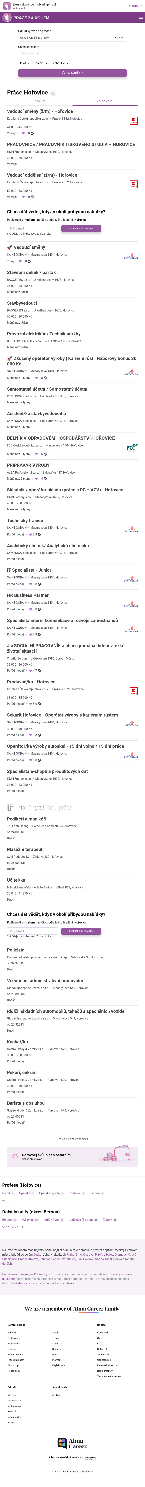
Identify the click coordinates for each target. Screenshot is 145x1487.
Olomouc (121, 1254)
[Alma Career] (72, 1443)
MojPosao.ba (15, 1400)
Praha (70, 1254)
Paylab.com (58, 1365)
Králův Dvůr (51, 1220)
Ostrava (88, 1254)
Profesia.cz (14, 1343)
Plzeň (98, 1254)
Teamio (56, 1338)
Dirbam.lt (102, 1349)
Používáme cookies (15, 1274)
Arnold (55, 1332)
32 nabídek (75, 73)
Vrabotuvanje (15, 1406)
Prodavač (75, 1193)
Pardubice (68, 1259)
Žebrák (107, 1220)
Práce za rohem (16, 1359)
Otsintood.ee (104, 1359)
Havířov (88, 1259)
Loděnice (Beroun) (81, 1220)
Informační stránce (14, 1283)
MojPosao (13, 1395)
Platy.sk (56, 1359)
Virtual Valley (14, 1417)
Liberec (108, 1254)
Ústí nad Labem (50, 1259)
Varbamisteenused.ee (109, 1376)
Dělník (6, 1193)
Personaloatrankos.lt (108, 1365)
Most (108, 1259)
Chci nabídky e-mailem (81, 228)
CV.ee (100, 1343)
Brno (79, 1254)
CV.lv (99, 1338)
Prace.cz (12, 1349)
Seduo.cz (57, 1343)
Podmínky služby (45, 1274)
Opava (117, 1259)
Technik (95, 1193)
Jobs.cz (12, 1332)
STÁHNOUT (135, 6)
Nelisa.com (14, 1370)
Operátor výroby (49, 1193)
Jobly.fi (56, 1395)
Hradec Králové (28, 1259)
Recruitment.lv (105, 1370)
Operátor (25, 1193)
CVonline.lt (103, 1332)
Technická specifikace (59, 1283)
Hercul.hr (12, 1411)
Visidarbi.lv (103, 1354)
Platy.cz (56, 1354)
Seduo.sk (57, 1349)
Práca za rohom (16, 1354)
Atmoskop (13, 1365)
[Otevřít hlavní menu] (141, 17)
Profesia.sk (14, 1338)
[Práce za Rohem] (25, 17)
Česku (37, 1254)
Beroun (7, 1220)
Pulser (11, 1422)
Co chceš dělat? (28, 47)
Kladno (99, 1259)
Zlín (79, 1259)
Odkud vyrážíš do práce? (34, 31)
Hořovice (28, 1220)
